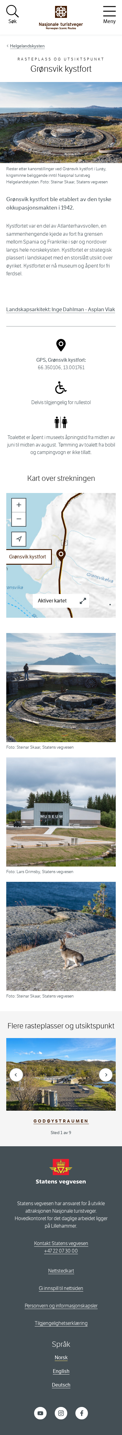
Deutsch (61, 1385)
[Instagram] (61, 1413)
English (61, 1371)
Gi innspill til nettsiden (61, 1288)
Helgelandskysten (27, 46)
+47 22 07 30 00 (61, 1251)
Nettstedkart (61, 1271)
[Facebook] (81, 1413)
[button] (19, 505)
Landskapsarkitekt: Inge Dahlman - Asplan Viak (60, 309)
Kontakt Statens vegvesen (61, 1243)
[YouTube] (40, 1413)
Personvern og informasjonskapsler (61, 1306)
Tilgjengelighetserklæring (61, 1323)
